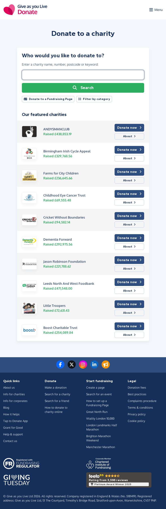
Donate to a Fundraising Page (51, 99)
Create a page (95, 387)
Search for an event (99, 394)
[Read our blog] (106, 367)
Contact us (10, 441)
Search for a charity (57, 394)
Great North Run (96, 411)
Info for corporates (15, 401)
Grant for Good (13, 427)
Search (87, 87)
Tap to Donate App (15, 421)
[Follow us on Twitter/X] (72, 367)
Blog (6, 407)
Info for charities (14, 394)
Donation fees (137, 387)
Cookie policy (136, 421)
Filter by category (96, 99)
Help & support (13, 434)
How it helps (11, 414)
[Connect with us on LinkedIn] (94, 367)
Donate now (127, 128)
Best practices (137, 394)
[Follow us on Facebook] (60, 367)
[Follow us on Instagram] (83, 367)
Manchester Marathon (100, 447)
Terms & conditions (140, 407)
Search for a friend (57, 401)
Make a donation (56, 387)
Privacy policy (137, 414)
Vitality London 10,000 (100, 418)
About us (9, 387)
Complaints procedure (142, 401)
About (127, 136)
